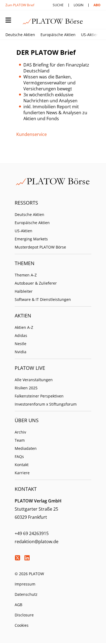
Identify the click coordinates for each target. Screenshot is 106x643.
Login (78, 5)
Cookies (22, 625)
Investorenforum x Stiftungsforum (46, 404)
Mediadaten (26, 448)
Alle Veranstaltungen (34, 379)
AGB (18, 604)
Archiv (20, 432)
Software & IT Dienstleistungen (43, 299)
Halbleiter (24, 291)
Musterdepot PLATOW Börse (40, 247)
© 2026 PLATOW (29, 573)
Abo (97, 5)
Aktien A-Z (24, 327)
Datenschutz (26, 594)
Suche (58, 5)
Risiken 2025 (26, 387)
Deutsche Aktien (20, 34)
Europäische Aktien (58, 34)
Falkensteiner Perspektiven (39, 396)
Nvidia (20, 351)
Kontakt (22, 464)
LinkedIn (27, 558)
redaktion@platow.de (36, 542)
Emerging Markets (31, 238)
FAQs (19, 456)
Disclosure (24, 614)
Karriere (22, 472)
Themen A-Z (26, 275)
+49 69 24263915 (32, 533)
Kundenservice (31, 134)
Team (20, 440)
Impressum (25, 584)
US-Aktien (90, 34)
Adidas (21, 335)
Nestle (20, 343)
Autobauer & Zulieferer (36, 283)
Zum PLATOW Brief (19, 5)
